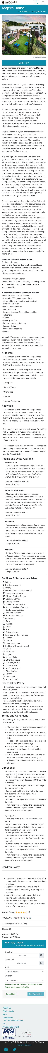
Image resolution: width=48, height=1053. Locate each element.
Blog (5, 1014)
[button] (5, 37)
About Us (7, 1008)
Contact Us (8, 1017)
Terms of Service (24, 1045)
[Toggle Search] (36, 2)
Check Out (9, 959)
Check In (8, 952)
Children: (8, 976)
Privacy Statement (11, 1027)
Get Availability (35, 994)
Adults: (8, 967)
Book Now (24, 63)
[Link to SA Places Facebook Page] (6, 1050)
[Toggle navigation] (43, 2)
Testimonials (8, 1011)
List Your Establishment (13, 1020)
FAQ (4, 1023)
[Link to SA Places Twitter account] (14, 1050)
